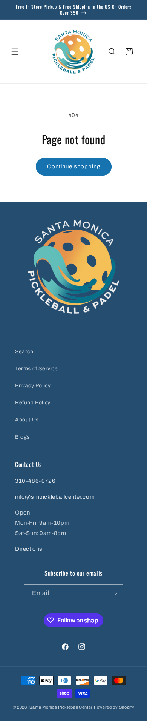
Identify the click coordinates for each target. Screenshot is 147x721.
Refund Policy (33, 402)
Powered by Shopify (114, 707)
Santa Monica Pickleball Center (61, 707)
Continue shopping (73, 166)
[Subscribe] (114, 593)
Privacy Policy (33, 385)
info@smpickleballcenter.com (55, 497)
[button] (15, 51)
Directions (29, 549)
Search (24, 351)
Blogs (22, 437)
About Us (27, 419)
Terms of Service (36, 368)
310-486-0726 (35, 481)
